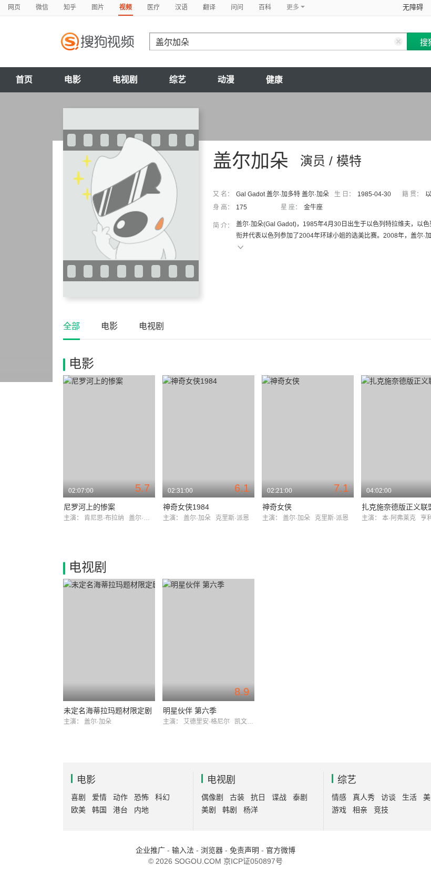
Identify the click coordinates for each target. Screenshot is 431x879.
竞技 (381, 810)
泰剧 (300, 797)
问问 (237, 7)
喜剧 (78, 797)
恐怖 (141, 797)
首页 (24, 79)
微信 (42, 7)
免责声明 (244, 850)
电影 (72, 79)
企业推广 (150, 850)
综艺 (177, 79)
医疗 (153, 7)
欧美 (78, 810)
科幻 (162, 797)
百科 (265, 7)
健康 (274, 79)
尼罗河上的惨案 (89, 507)
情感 (339, 797)
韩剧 (229, 810)
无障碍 (413, 7)
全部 (71, 326)
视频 (125, 7)
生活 (409, 797)
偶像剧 (212, 797)
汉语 (181, 7)
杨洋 (250, 810)
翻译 (209, 7)
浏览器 (212, 850)
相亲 (360, 810)
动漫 (226, 79)
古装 (237, 797)
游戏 (339, 810)
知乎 (70, 7)
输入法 (183, 850)
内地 (141, 810)
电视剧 (125, 79)
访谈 (388, 797)
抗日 (258, 797)
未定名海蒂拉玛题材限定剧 (108, 710)
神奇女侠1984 (186, 507)
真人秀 (364, 797)
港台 (120, 810)
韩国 (99, 810)
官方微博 (280, 850)
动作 (120, 797)
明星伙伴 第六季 (190, 710)
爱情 (99, 797)
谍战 (279, 797)
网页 (14, 7)
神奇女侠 (277, 507)
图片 (97, 7)
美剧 (208, 810)
